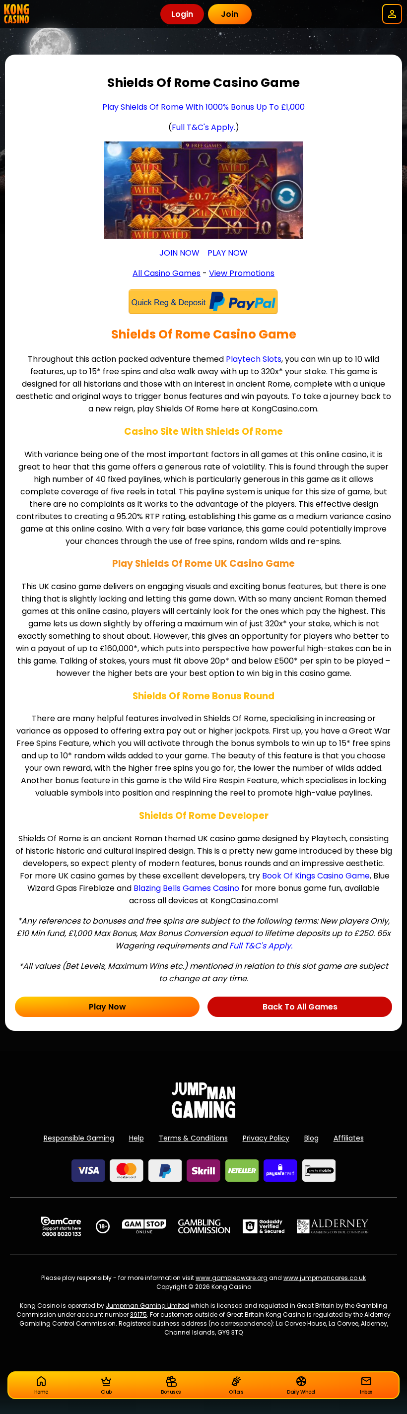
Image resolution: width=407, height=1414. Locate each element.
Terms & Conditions (193, 1138)
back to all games (300, 1006)
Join (229, 14)
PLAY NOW (227, 253)
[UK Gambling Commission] (204, 1226)
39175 (138, 1314)
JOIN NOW (179, 253)
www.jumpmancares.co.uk (324, 1278)
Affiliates (349, 1138)
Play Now (107, 1006)
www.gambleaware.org (232, 1278)
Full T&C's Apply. (203, 127)
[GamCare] (61, 1226)
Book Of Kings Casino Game (316, 875)
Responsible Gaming (79, 1138)
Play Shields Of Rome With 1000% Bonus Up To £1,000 (203, 107)
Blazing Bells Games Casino (186, 888)
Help (136, 1138)
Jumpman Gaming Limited (147, 1305)
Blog (311, 1138)
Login (182, 14)
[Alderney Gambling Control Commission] (333, 1226)
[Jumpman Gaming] (203, 1115)
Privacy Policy (266, 1138)
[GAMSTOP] (144, 1226)
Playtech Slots (253, 359)
